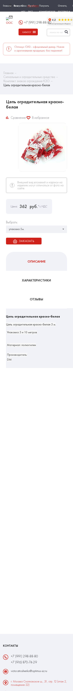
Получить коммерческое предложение (47, 11)
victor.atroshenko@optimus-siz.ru (28, 19)
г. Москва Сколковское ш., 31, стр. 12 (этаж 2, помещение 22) (39, 683)
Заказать (26, 241)
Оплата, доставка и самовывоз (64, 11)
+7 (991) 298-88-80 (24, 656)
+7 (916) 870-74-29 (24, 662)
